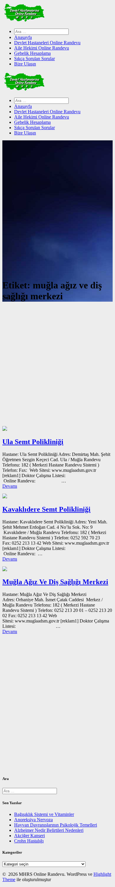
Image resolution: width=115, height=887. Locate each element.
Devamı (9, 486)
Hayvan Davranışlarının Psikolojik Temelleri (55, 824)
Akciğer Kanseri (29, 835)
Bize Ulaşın (25, 63)
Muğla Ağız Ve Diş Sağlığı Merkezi (55, 582)
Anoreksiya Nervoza (33, 819)
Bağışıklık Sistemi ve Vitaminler (44, 814)
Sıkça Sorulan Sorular (34, 58)
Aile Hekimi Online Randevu (41, 47)
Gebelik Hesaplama (32, 53)
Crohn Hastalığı (29, 840)
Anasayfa (23, 37)
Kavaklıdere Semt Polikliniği (46, 509)
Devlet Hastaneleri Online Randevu (47, 42)
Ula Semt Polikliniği (32, 442)
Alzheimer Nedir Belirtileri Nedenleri (48, 830)
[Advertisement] (57, 365)
